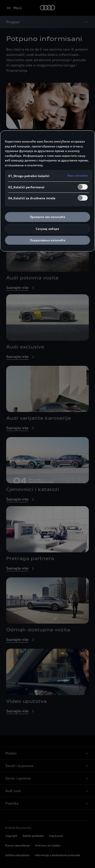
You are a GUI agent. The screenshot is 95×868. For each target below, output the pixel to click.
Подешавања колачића (47, 240)
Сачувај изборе (47, 229)
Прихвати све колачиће (47, 217)
